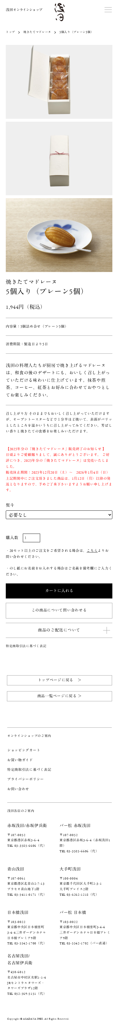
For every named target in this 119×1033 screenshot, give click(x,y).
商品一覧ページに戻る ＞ (59, 696)
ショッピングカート (23, 750)
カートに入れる (59, 591)
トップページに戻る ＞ (59, 680)
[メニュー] (109, 10)
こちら (92, 550)
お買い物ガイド (20, 760)
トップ (10, 32)
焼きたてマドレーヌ (37, 32)
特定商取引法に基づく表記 (26, 646)
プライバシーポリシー (25, 779)
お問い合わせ (18, 789)
